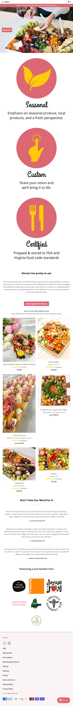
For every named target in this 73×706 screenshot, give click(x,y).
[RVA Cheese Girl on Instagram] (10, 643)
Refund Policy (8, 684)
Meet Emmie (7, 653)
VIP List (5, 666)
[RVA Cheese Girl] (36, 2)
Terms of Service (9, 680)
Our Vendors (7, 657)
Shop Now (7, 30)
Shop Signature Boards (36, 303)
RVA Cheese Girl (12, 693)
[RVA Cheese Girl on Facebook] (5, 643)
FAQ (4, 648)
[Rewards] (63, 700)
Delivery (6, 671)
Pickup (5, 675)
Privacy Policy (8, 689)
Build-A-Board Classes (11, 662)
